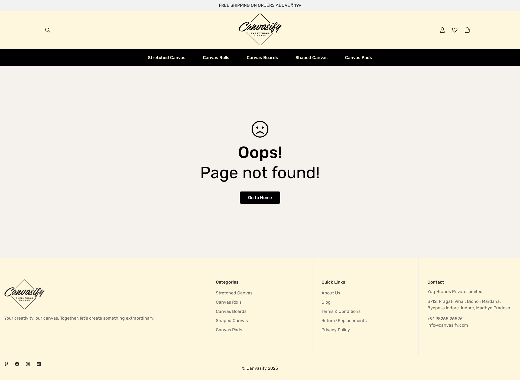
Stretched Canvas (167, 57)
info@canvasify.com (447, 325)
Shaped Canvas (311, 57)
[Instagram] (28, 364)
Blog (326, 302)
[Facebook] (17, 364)
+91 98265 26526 (445, 318)
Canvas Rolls (216, 57)
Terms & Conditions (340, 311)
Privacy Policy (335, 329)
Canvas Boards (262, 57)
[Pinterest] (6, 364)
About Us (330, 292)
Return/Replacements (344, 320)
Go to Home (260, 197)
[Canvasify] (260, 30)
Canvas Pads (358, 57)
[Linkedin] (39, 364)
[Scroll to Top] (509, 350)
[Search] (48, 30)
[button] (467, 30)
